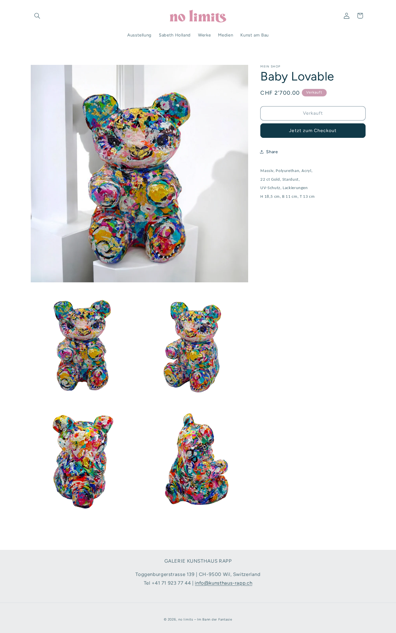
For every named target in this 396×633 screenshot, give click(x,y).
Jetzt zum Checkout (313, 130)
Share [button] (272, 151)
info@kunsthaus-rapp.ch (223, 583)
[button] (37, 15)
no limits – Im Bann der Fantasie (205, 619)
